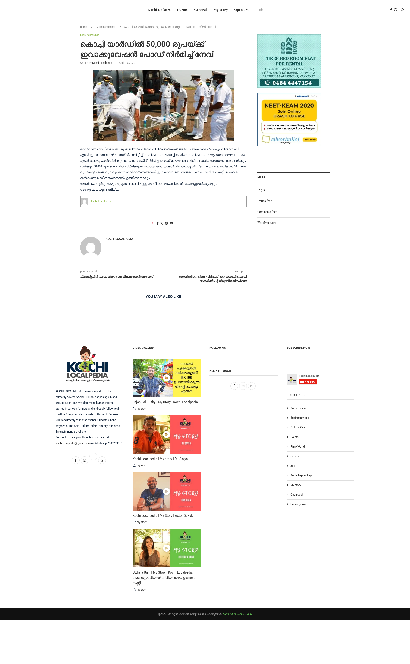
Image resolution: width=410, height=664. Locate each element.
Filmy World (297, 446)
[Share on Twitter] (161, 223)
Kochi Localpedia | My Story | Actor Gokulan (164, 515)
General (200, 9)
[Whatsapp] (402, 9)
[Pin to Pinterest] (166, 223)
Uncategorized (299, 504)
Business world (299, 418)
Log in (261, 190)
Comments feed (267, 212)
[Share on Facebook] (158, 223)
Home (83, 26)
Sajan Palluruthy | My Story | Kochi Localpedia (165, 402)
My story (220, 9)
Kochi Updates (159, 9)
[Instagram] (395, 9)
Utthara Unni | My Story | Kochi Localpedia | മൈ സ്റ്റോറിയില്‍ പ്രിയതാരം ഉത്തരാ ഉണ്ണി (164, 577)
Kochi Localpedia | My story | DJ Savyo (160, 459)
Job (260, 9)
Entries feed (264, 201)
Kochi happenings (105, 26)
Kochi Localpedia (102, 62)
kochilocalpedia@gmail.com (73, 443)
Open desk (242, 9)
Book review (298, 408)
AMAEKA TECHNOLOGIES (237, 614)
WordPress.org (266, 223)
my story (142, 408)
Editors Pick (297, 427)
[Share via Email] (171, 223)
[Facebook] (391, 9)
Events (182, 9)
